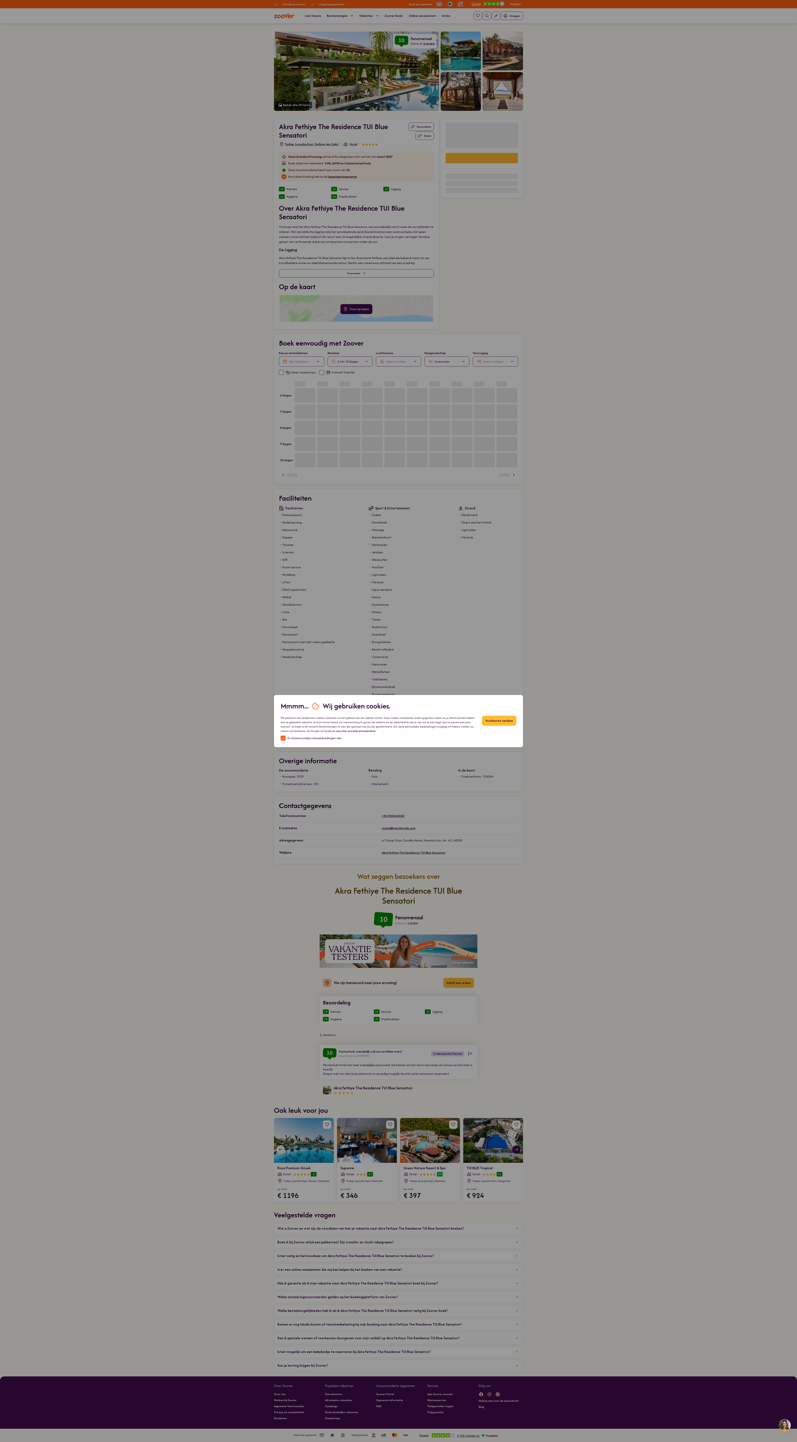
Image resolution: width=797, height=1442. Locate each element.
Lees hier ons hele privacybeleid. (356, 731)
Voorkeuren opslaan (499, 720)
